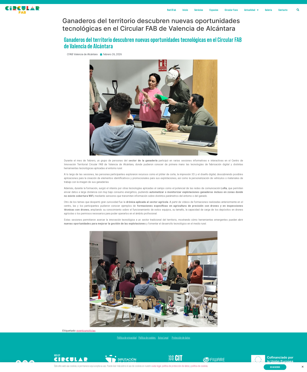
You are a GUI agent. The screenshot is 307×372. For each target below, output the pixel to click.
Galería (268, 10)
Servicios (198, 10)
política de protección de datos (175, 366)
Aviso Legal (163, 337)
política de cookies (199, 366)
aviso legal (156, 366)
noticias (90, 330)
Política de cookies (147, 337)
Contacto (282, 10)
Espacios (213, 10)
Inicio (185, 10)
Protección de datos (181, 337)
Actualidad (249, 10)
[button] (275, 367)
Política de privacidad (127, 337)
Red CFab (171, 10)
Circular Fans (231, 10)
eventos (81, 330)
